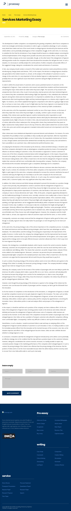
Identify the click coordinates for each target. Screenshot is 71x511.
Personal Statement (25, 483)
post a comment (13, 393)
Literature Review (59, 465)
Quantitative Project (25, 486)
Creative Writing (59, 455)
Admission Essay (41, 420)
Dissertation (58, 458)
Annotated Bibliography (61, 420)
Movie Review (6, 483)
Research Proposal (7, 493)
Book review (40, 430)
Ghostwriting (40, 461)
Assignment (40, 427)
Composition (58, 451)
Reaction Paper (6, 489)
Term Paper (5, 496)
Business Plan (58, 430)
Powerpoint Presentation (8, 486)
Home (3, 15)
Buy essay (40, 433)
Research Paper (24, 489)
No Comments (65, 36)
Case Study (40, 451)
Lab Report (40, 465)
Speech (22, 493)
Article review (58, 423)
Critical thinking (41, 458)
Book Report (58, 427)
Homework (57, 461)
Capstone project (59, 433)
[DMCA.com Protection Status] (8, 435)
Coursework (40, 455)
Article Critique (41, 423)
